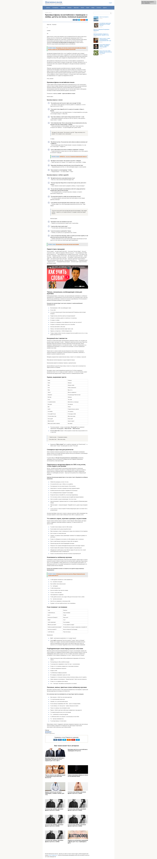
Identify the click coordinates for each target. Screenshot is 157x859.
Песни (82, 7)
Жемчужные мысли (53, 2)
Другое (105, 7)
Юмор (93, 7)
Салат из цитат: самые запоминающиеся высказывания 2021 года (105, 39)
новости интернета (103, 16)
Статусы (99, 7)
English (110, 2)
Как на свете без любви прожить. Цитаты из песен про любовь (105, 52)
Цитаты (48, 7)
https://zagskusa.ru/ (53, 855)
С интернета (55, 7)
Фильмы (69, 7)
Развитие (63, 7)
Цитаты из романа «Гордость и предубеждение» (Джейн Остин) (101, 34)
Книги (87, 7)
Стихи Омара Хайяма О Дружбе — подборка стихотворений (104, 45)
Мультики (76, 7)
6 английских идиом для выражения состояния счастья (105, 24)
